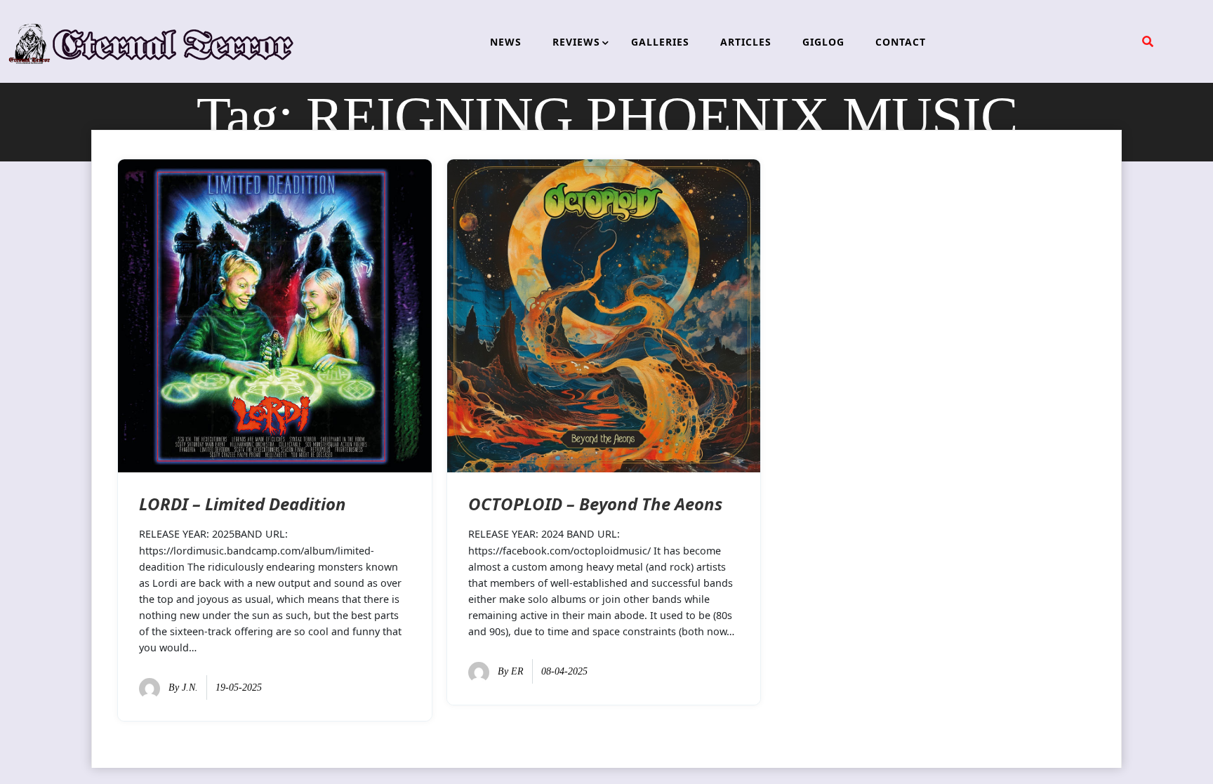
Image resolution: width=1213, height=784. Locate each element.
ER (517, 671)
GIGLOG (823, 41)
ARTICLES (745, 41)
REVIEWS (576, 41)
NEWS (506, 41)
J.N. (190, 687)
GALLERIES (660, 41)
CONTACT (900, 41)
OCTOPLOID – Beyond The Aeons (595, 503)
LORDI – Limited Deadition (242, 503)
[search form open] (1148, 41)
